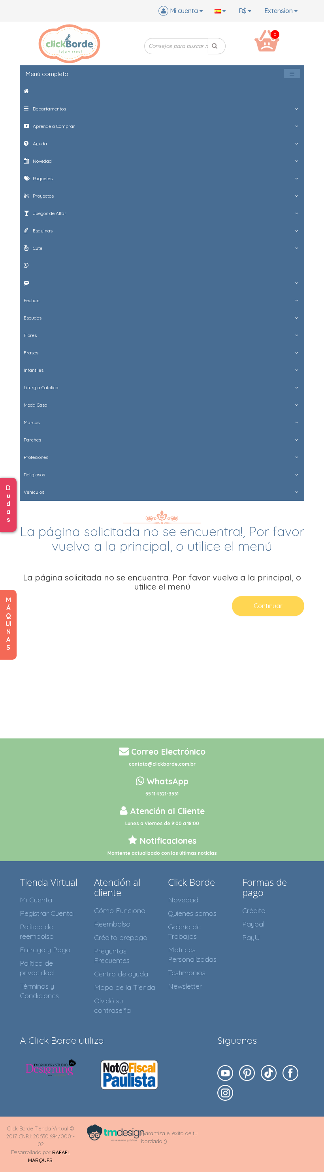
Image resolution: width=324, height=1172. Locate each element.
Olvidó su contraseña (112, 1005)
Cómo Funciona (119, 910)
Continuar (268, 606)
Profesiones (36, 457)
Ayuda (39, 143)
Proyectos (43, 196)
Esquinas (42, 231)
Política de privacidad (37, 968)
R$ (243, 11)
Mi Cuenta (36, 899)
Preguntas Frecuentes (112, 955)
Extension (279, 11)
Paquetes (42, 178)
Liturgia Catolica (41, 387)
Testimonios (186, 972)
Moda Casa (35, 405)
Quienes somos (192, 913)
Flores (30, 335)
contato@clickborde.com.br (162, 764)
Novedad (42, 161)
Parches (32, 440)
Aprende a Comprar (53, 126)
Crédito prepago (120, 937)
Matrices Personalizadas (192, 954)
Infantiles (33, 370)
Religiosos (34, 475)
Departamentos (49, 109)
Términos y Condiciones (39, 991)
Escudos (32, 318)
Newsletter (185, 986)
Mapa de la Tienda (124, 987)
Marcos (32, 422)
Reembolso (112, 923)
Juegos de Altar (49, 213)
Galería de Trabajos (184, 931)
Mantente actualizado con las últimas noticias (162, 853)
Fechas (31, 300)
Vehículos (34, 492)
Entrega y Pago (45, 949)
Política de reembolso (37, 931)
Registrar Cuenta (46, 913)
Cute (37, 248)
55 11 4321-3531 (162, 794)
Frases (31, 353)
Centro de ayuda (121, 973)
